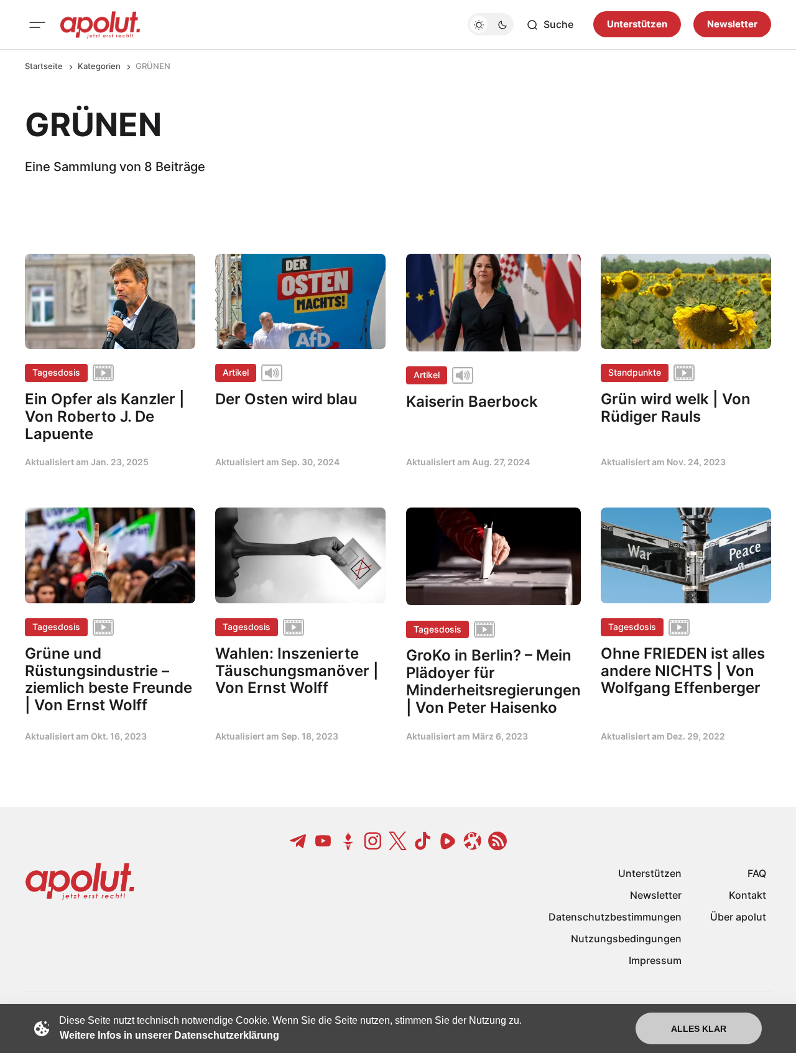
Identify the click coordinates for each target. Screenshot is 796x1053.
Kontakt (747, 895)
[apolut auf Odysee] (472, 841)
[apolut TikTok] (423, 841)
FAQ (756, 873)
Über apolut (738, 917)
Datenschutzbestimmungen (615, 917)
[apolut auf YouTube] (323, 841)
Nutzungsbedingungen (626, 938)
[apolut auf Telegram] (298, 841)
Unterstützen (637, 24)
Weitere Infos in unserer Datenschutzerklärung (169, 1035)
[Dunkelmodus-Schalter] (491, 25)
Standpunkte (634, 372)
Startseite (44, 66)
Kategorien (99, 66)
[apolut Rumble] (447, 841)
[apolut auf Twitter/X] (398, 841)
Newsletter (732, 24)
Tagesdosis (56, 372)
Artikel (236, 372)
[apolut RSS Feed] (497, 841)
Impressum (655, 960)
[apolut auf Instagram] (373, 841)
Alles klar (698, 1029)
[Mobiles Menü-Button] (37, 24)
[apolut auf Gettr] (348, 841)
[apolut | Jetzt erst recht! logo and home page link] (100, 25)
